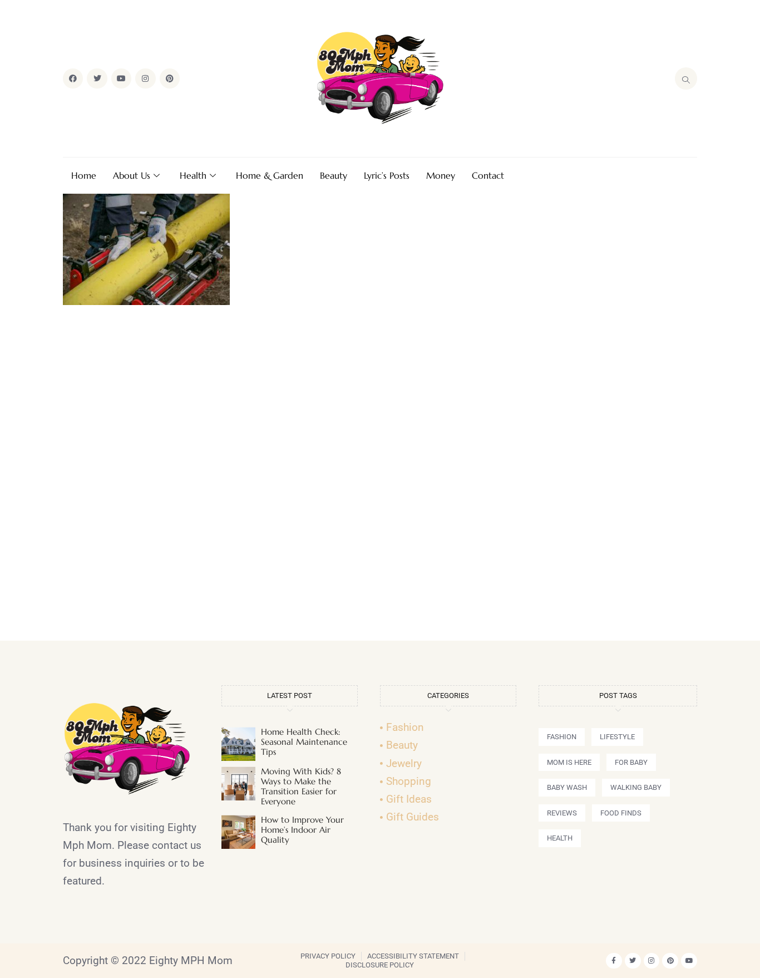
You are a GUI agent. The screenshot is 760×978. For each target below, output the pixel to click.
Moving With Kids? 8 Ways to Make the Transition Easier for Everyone (301, 786)
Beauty (333, 175)
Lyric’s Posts (386, 175)
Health (193, 175)
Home (83, 175)
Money (440, 175)
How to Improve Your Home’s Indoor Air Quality (302, 829)
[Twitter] (97, 78)
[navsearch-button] (686, 78)
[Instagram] (145, 78)
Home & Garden (269, 175)
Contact (488, 175)
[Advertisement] (380, 477)
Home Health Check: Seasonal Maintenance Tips (304, 741)
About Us (131, 175)
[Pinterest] (170, 78)
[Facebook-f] (614, 961)
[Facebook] (73, 78)
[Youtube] (121, 78)
